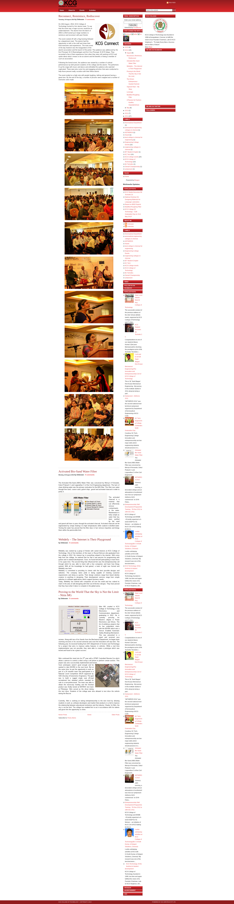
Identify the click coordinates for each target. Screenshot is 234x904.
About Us (71, 10)
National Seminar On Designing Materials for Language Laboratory (132, 199)
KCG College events (132, 157)
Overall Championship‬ (132, 166)
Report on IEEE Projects (133, 204)
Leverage (130, 92)
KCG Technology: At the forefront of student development (133, 568)
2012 (126, 113)
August (129, 53)
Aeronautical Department (133, 123)
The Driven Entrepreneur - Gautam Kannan (133, 81)
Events (82, 10)
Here (150, 47)
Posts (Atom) (72, 718)
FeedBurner (137, 27)
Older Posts (115, 715)
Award (127, 135)
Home (62, 10)
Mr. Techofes (129, 164)
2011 (126, 116)
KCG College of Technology (68, 902)
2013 (126, 110)
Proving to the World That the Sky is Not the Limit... (134, 74)
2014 (126, 50)
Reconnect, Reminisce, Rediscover (79, 16)
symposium (129, 169)
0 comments (90, 19)
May (128, 108)
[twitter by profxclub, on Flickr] (134, 34)
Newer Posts (62, 715)
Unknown (130, 224)
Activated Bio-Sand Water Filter (77, 471)
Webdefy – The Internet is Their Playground (84, 539)
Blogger (136, 180)
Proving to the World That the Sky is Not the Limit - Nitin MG (88, 593)
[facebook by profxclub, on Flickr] (127, 34)
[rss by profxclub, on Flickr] (140, 34)
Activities (92, 10)
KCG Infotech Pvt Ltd (168, 902)
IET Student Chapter (132, 152)
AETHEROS (129, 132)
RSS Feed (172, 2)
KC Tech (128, 154)
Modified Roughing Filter (133, 207)
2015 (126, 47)
